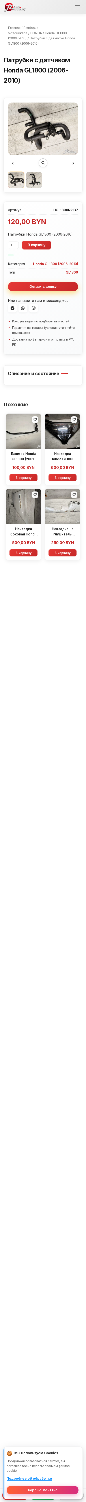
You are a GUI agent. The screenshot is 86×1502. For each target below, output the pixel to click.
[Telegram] (12, 308)
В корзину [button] (23, 478)
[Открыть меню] (77, 7)
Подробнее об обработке (29, 1478)
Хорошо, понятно (43, 1490)
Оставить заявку (43, 286)
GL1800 (72, 272)
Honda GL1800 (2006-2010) (55, 264)
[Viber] (33, 308)
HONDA (36, 33)
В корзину (36, 245)
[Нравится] (35, 419)
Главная (14, 28)
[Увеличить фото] (43, 162)
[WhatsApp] (23, 308)
